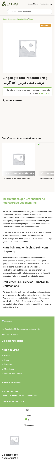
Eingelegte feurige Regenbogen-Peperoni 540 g (18, 178)
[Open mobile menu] (3, 11)
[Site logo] (10, 4)
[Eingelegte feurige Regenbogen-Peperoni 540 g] (18, 159)
